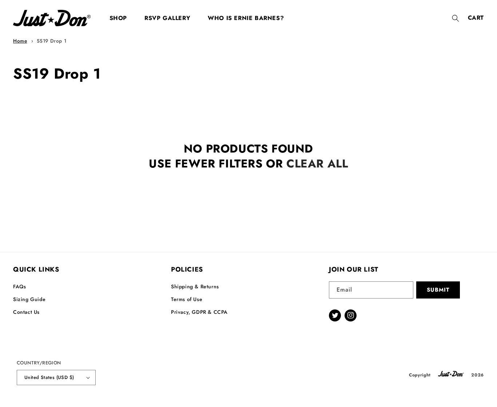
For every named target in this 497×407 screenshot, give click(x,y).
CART (476, 17)
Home (20, 40)
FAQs (19, 286)
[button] (455, 18)
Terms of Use (186, 299)
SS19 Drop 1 (52, 40)
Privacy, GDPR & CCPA (199, 312)
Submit (438, 290)
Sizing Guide (29, 299)
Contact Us (26, 312)
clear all (317, 164)
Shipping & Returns (195, 286)
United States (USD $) (49, 377)
